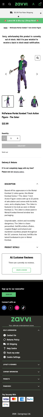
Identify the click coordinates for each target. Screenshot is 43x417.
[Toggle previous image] (6, 74)
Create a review (21, 270)
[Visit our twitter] (10, 307)
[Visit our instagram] (17, 307)
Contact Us (11, 335)
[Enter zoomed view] (37, 58)
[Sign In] (33, 4)
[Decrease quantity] (4, 138)
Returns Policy (13, 339)
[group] (21, 74)
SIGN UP (9, 294)
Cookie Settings (13, 357)
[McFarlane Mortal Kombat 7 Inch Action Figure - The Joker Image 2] (21, 101)
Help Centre (12, 348)
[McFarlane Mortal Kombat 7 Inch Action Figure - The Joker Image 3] (34, 101)
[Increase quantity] (17, 138)
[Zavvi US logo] (21, 4)
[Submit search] (9, 4)
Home (5, 28)
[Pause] (41, 13)
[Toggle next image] (37, 74)
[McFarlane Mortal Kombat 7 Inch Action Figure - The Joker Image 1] (8, 101)
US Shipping (12, 344)
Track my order (13, 352)
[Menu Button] (3, 4)
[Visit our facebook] (4, 307)
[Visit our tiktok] (23, 307)
